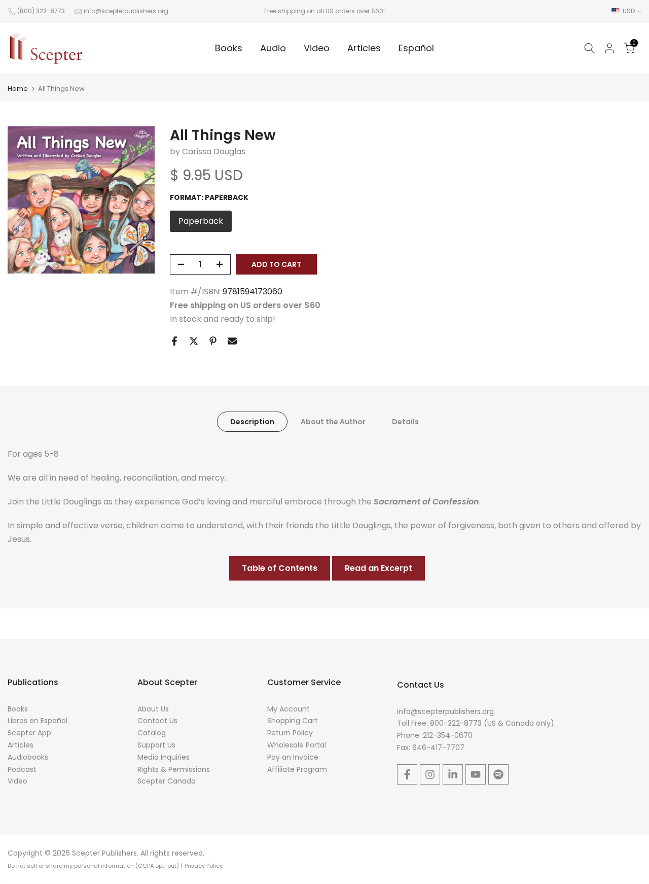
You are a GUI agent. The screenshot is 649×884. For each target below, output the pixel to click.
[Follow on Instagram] (430, 774)
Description (252, 421)
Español (416, 48)
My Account (288, 709)
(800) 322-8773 (41, 11)
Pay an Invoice (292, 757)
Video (317, 48)
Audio (273, 48)
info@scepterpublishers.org (126, 11)
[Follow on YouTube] (475, 774)
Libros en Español (37, 721)
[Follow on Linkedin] (453, 774)
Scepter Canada (166, 781)
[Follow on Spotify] (498, 774)
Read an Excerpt (378, 568)
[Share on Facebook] (174, 341)
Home (18, 88)
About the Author (333, 421)
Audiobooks (28, 757)
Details (405, 421)
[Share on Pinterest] (213, 341)
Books (228, 48)
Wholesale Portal (296, 745)
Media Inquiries (163, 757)
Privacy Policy (204, 866)
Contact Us (157, 721)
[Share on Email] (232, 341)
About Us (153, 709)
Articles (364, 48)
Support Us (156, 745)
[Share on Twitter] (193, 341)
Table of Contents (279, 568)
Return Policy (290, 733)
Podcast (22, 769)
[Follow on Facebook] (407, 774)
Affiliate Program (297, 769)
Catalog (151, 733)
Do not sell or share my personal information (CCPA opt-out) (93, 866)
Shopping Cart (292, 721)
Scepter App (29, 733)
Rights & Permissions (173, 769)
